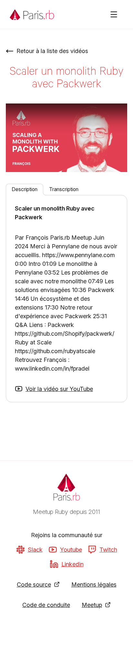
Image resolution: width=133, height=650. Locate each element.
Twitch (108, 549)
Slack (35, 549)
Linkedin (72, 564)
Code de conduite (46, 604)
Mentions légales (94, 584)
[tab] (24, 189)
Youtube (71, 549)
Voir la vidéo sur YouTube (59, 388)
